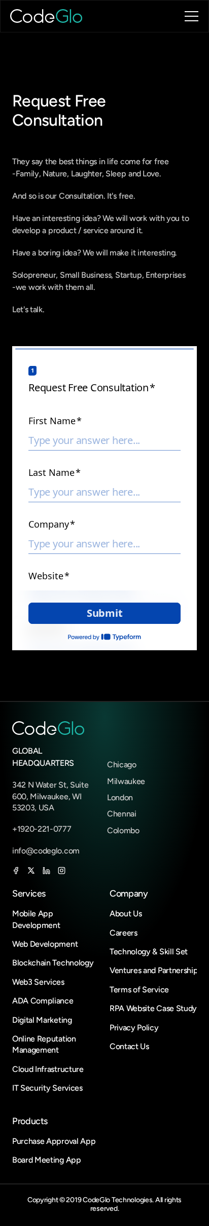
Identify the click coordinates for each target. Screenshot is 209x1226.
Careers (123, 933)
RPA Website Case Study (153, 1008)
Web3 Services (38, 982)
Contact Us (129, 1046)
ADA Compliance (43, 1001)
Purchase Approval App (53, 1141)
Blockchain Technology (52, 963)
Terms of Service (139, 989)
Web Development (45, 944)
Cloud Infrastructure (48, 1069)
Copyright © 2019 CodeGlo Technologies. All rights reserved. (105, 1204)
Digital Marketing (42, 1020)
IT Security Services (47, 1088)
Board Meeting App (47, 1160)
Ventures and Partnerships (155, 970)
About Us (126, 913)
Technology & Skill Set (149, 951)
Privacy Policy (134, 1027)
